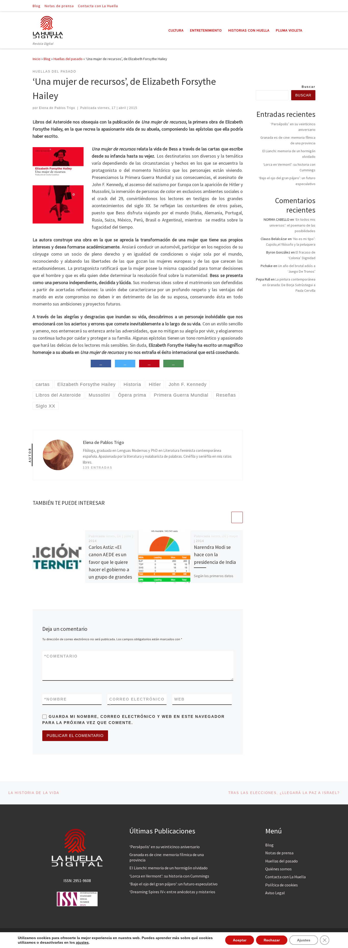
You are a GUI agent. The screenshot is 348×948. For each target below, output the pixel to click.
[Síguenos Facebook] (306, 6)
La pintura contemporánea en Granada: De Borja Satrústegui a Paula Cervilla (288, 285)
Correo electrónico (137, 702)
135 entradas (97, 467)
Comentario (61, 656)
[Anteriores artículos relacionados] (225, 517)
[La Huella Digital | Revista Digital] (48, 26)
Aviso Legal (275, 892)
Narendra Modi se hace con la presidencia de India (215, 554)
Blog (47, 59)
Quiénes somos (278, 868)
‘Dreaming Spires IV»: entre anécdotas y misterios (172, 891)
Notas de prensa (279, 852)
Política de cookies (281, 884)
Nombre (55, 699)
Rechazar (272, 940)
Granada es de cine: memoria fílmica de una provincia (166, 857)
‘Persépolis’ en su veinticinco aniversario (164, 846)
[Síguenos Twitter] (313, 6)
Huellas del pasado (68, 59)
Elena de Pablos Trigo (57, 108)
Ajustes (303, 940)
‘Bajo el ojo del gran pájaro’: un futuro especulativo (173, 883)
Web (179, 699)
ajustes (82, 942)
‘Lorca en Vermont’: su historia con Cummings (169, 876)
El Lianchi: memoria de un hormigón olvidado (168, 867)
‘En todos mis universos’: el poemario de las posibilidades (292, 225)
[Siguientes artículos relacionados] (237, 517)
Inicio (37, 59)
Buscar (308, 87)
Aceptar (239, 940)
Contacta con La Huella (285, 876)
